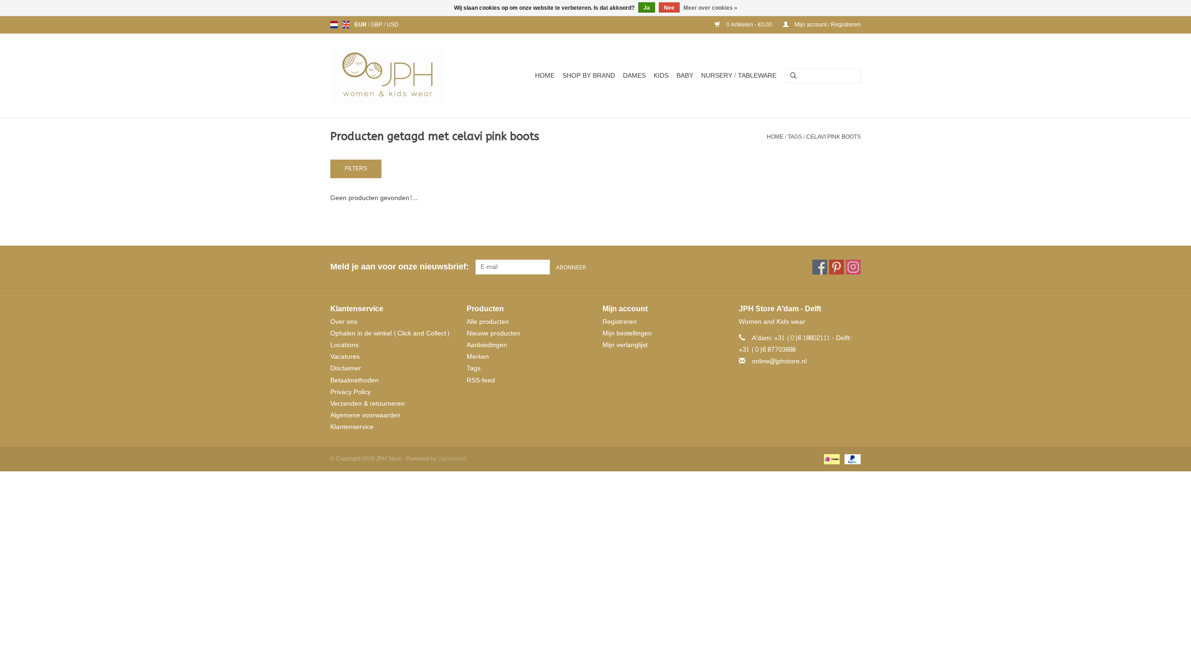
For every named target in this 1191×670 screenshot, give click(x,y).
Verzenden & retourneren (367, 403)
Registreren (619, 322)
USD (393, 25)
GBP (377, 25)
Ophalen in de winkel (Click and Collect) (390, 333)
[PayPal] (851, 461)
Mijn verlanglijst (625, 345)
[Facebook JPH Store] (819, 267)
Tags (795, 137)
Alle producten (488, 322)
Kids (661, 75)
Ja (646, 8)
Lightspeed (452, 459)
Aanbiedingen (487, 345)
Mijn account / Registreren (827, 25)
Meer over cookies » (710, 8)
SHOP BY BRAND (588, 75)
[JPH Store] (398, 75)
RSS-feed (481, 380)
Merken (478, 356)
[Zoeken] (793, 75)
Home (545, 75)
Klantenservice (352, 427)
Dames (634, 75)
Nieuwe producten (493, 333)
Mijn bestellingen (627, 333)
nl (334, 24)
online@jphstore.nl (779, 361)
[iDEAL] (831, 461)
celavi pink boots (833, 137)
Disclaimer (345, 368)
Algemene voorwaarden (365, 415)
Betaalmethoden (354, 380)
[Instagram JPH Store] (853, 267)
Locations (344, 345)
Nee (669, 8)
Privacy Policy (350, 392)
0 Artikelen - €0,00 (749, 25)
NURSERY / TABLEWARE (738, 75)
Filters (356, 168)
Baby (684, 75)
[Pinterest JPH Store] (836, 267)
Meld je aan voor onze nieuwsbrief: (399, 267)
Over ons (343, 322)
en (346, 24)
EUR (361, 25)
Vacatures (345, 356)
